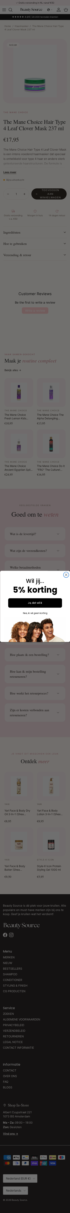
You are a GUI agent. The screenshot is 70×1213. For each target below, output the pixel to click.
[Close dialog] (66, 575)
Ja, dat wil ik (35, 603)
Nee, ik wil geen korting (35, 613)
